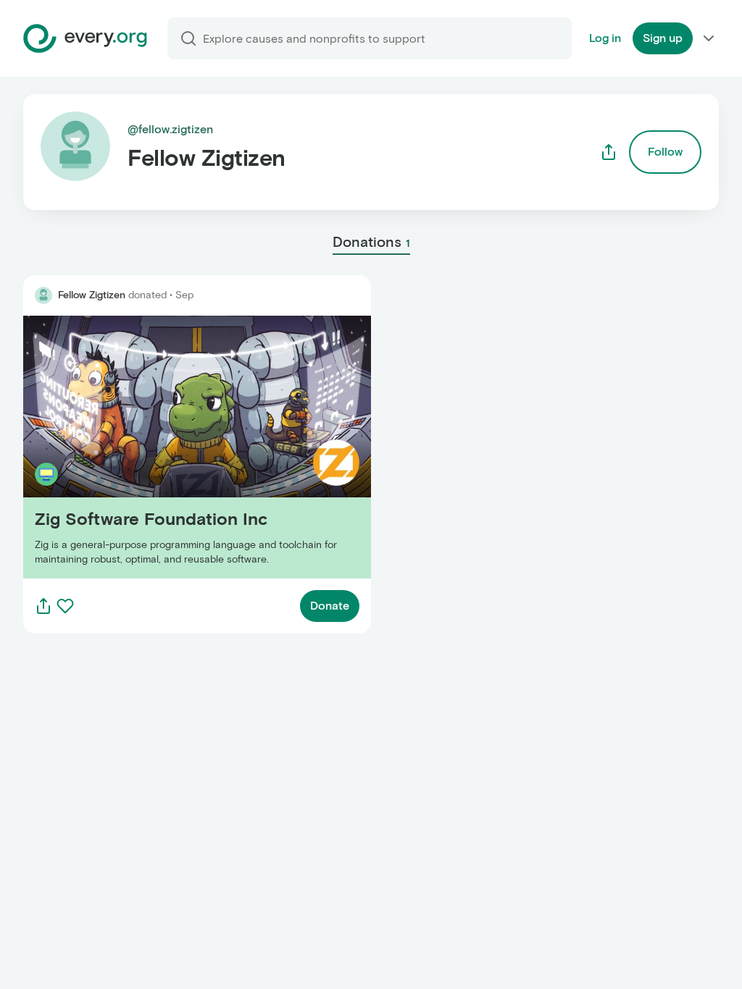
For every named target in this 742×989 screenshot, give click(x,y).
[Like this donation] (65, 606)
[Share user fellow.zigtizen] (608, 152)
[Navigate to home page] (85, 38)
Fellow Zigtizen (91, 295)
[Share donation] (43, 606)
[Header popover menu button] (709, 38)
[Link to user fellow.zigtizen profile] (43, 295)
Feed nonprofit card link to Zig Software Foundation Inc (171, 447)
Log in (605, 38)
